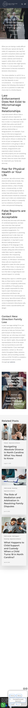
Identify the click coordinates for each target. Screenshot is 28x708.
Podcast (6, 443)
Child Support (15, 536)
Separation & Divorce (14, 15)
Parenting (14, 488)
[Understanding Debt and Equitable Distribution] (14, 381)
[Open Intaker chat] (10, 707)
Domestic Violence (14, 13)
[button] (25, 4)
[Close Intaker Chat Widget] (26, 689)
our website (11, 362)
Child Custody (7, 488)
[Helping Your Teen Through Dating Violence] (14, 400)
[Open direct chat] (24, 689)
